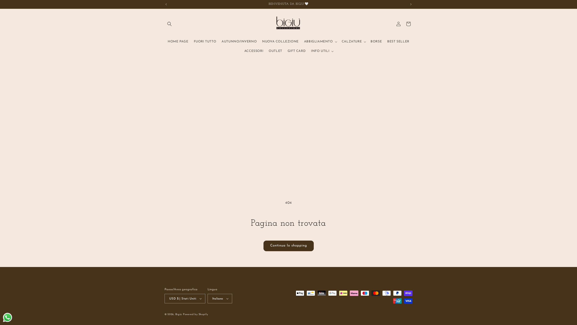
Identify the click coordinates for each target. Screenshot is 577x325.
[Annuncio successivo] (411, 4)
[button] (169, 24)
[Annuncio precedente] (166, 4)
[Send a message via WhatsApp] (7, 317)
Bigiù (178, 314)
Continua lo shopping (288, 245)
